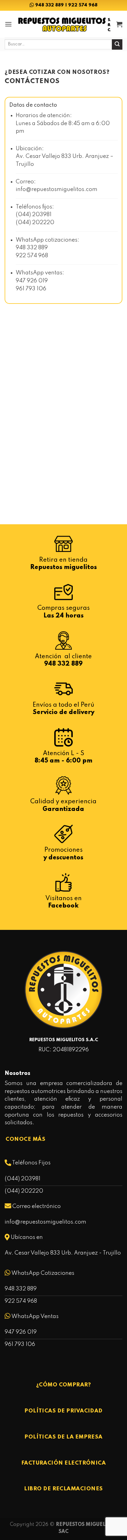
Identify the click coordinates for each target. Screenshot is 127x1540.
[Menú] (8, 24)
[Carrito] (119, 24)
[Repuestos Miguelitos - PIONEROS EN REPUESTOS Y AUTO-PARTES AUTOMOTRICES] (64, 24)
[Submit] (117, 44)
